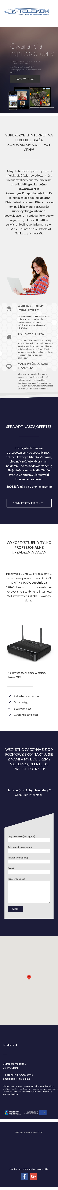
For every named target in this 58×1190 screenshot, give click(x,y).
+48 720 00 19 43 (23, 1074)
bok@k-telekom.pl (20, 1078)
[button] (29, 978)
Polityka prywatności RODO (29, 1132)
